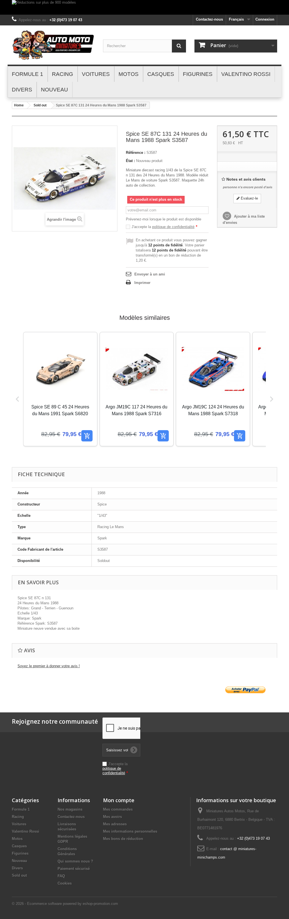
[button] (17, 399)
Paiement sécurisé (74, 869)
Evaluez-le (249, 198)
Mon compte (118, 800)
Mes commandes (118, 809)
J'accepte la (164, 227)
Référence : (135, 152)
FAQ (61, 876)
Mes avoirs (112, 817)
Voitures (19, 824)
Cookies (65, 883)
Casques (19, 846)
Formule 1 (21, 809)
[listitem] (60, 389)
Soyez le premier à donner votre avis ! (48, 666)
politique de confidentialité (173, 227)
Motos (17, 839)
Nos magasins (70, 809)
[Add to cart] (87, 435)
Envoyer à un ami (149, 274)
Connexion (264, 19)
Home (19, 105)
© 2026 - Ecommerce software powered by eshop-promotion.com (65, 904)
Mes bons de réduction (123, 839)
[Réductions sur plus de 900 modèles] (144, 7)
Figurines (20, 853)
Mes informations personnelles (130, 831)
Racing (18, 817)
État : (130, 161)
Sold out (40, 105)
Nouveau (19, 861)
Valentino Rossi (25, 831)
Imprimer (142, 283)
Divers (17, 868)
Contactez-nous (209, 19)
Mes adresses (115, 824)
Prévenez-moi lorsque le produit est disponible (163, 219)
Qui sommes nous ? (75, 861)
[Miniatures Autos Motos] (53, 45)
